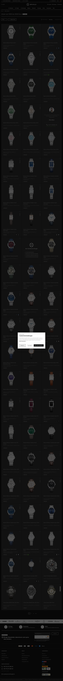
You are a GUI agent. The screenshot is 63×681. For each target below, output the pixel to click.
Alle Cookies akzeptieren (39, 345)
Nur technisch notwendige (29, 345)
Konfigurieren (22, 345)
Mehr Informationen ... (22, 341)
